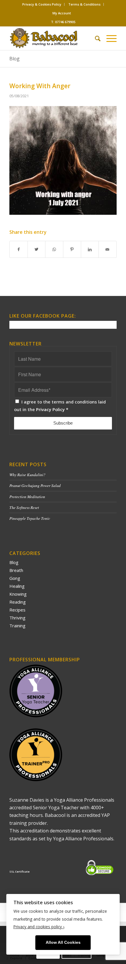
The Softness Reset (24, 507)
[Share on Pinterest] (72, 249)
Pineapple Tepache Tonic (29, 518)
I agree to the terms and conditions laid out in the (60, 405)
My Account (61, 13)
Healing (17, 586)
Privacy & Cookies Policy (41, 4)
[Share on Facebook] (19, 249)
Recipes (17, 610)
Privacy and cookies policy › (38, 926)
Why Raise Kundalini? (27, 474)
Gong (14, 578)
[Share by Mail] (107, 249)
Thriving (17, 618)
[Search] (95, 38)
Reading (17, 602)
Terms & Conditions (84, 4)
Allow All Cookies (63, 942)
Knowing (18, 594)
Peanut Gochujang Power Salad (35, 485)
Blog (14, 58)
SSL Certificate (19, 871)
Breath (16, 570)
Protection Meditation (27, 496)
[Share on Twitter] (36, 249)
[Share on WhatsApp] (54, 249)
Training (17, 626)
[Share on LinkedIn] (90, 249)
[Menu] (109, 38)
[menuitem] (41, 4)
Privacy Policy (50, 409)
